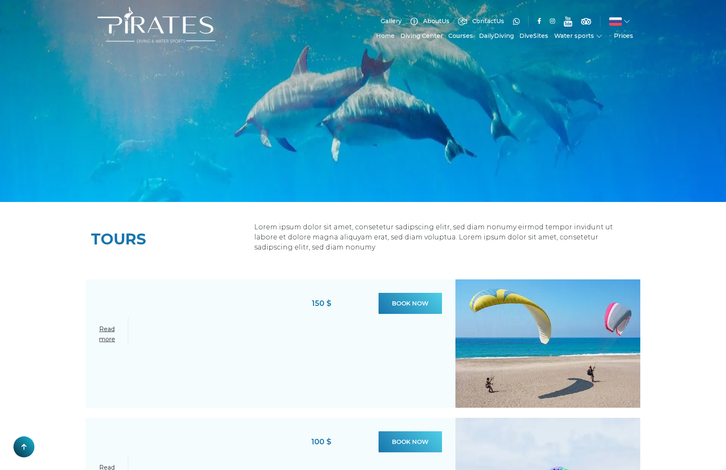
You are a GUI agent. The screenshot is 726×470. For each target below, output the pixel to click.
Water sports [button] (575, 36)
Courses (460, 36)
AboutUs (435, 21)
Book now (410, 303)
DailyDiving (496, 36)
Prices (623, 36)
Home (385, 36)
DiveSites (533, 36)
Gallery (391, 21)
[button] (619, 21)
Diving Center (421, 36)
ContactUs (487, 21)
